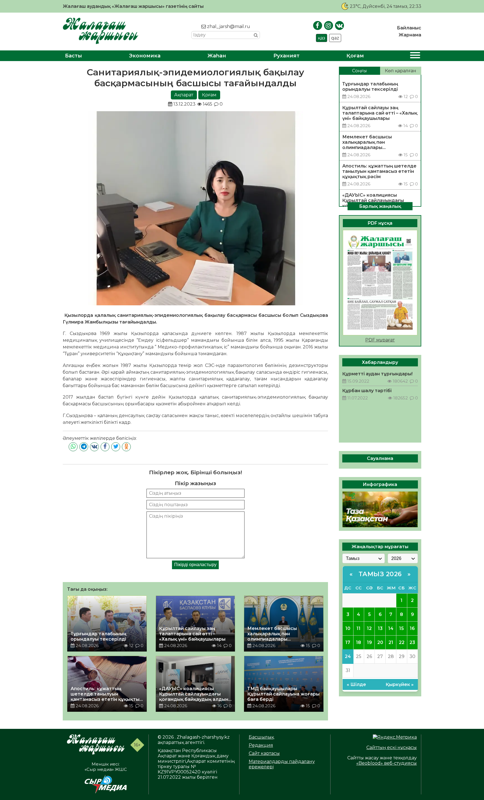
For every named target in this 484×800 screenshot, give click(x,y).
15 (401, 628)
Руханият (286, 56)
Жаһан (217, 56)
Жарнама (410, 35)
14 (391, 628)
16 (412, 628)
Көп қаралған (400, 70)
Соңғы (359, 70)
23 (412, 642)
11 (358, 628)
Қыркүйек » (400, 684)
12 (369, 628)
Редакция (261, 745)
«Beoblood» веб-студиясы (386, 763)
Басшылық (261, 737)
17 (347, 642)
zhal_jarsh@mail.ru (228, 26)
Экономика (144, 56)
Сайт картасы (264, 753)
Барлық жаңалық (380, 206)
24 (348, 656)
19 (369, 642)
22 (401, 642)
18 (358, 642)
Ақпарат (183, 94)
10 (347, 628)
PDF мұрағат (380, 340)
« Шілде (356, 684)
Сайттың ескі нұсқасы (391, 747)
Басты (73, 56)
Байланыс (409, 28)
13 (380, 628)
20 (380, 642)
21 (390, 642)
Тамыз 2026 (380, 574)
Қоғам (355, 56)
